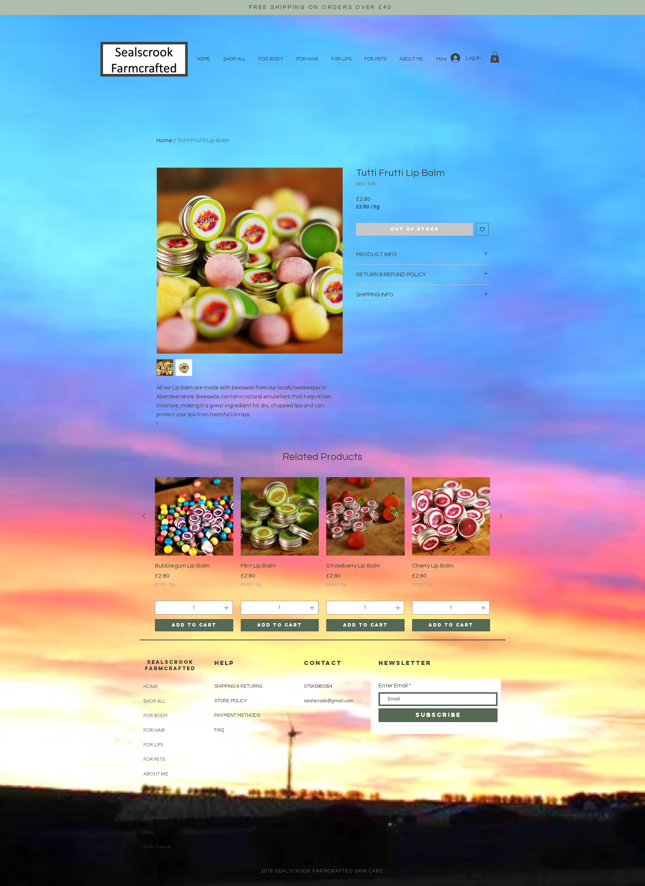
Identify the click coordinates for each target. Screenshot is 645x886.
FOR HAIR (154, 730)
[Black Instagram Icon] (307, 861)
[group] (322, 554)
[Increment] (227, 607)
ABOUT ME (155, 774)
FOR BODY (155, 715)
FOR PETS (154, 759)
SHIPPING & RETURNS (238, 686)
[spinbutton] (193, 607)
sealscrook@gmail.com (328, 700)
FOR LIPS (153, 744)
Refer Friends (157, 846)
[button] (494, 57)
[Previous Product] (144, 516)
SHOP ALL (154, 701)
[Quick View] (194, 516)
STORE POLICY (231, 700)
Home (164, 140)
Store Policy (155, 817)
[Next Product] (500, 516)
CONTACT (154, 788)
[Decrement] (160, 607)
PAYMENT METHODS (237, 715)
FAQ (148, 832)
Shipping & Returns (161, 803)
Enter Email (393, 685)
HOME (150, 686)
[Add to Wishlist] (482, 229)
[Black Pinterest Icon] (332, 861)
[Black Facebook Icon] (319, 861)
